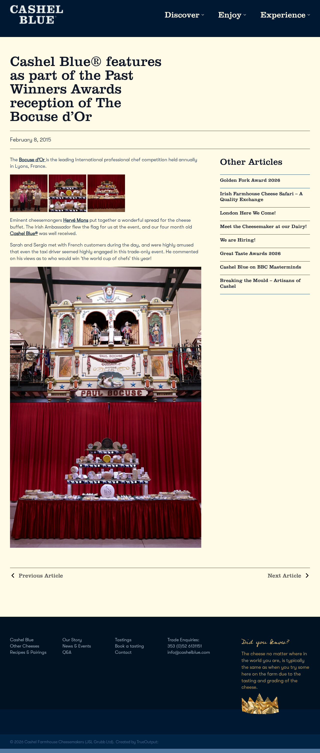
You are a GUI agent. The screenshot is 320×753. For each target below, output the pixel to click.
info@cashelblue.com (189, 652)
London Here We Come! (248, 213)
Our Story (72, 639)
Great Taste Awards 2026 (250, 253)
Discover (182, 15)
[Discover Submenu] (202, 15)
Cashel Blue (22, 639)
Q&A (66, 652)
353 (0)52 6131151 (185, 646)
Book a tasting (129, 646)
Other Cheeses (24, 646)
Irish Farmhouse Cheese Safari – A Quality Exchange (261, 196)
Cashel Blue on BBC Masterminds (260, 267)
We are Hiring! (238, 240)
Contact (123, 652)
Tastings (123, 639)
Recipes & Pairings (28, 652)
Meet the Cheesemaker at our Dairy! (263, 226)
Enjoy (230, 15)
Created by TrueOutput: (137, 742)
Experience (283, 15)
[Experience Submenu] (308, 15)
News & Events (76, 646)
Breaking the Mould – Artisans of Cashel (260, 283)
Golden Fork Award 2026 (250, 180)
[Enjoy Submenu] (244, 15)
